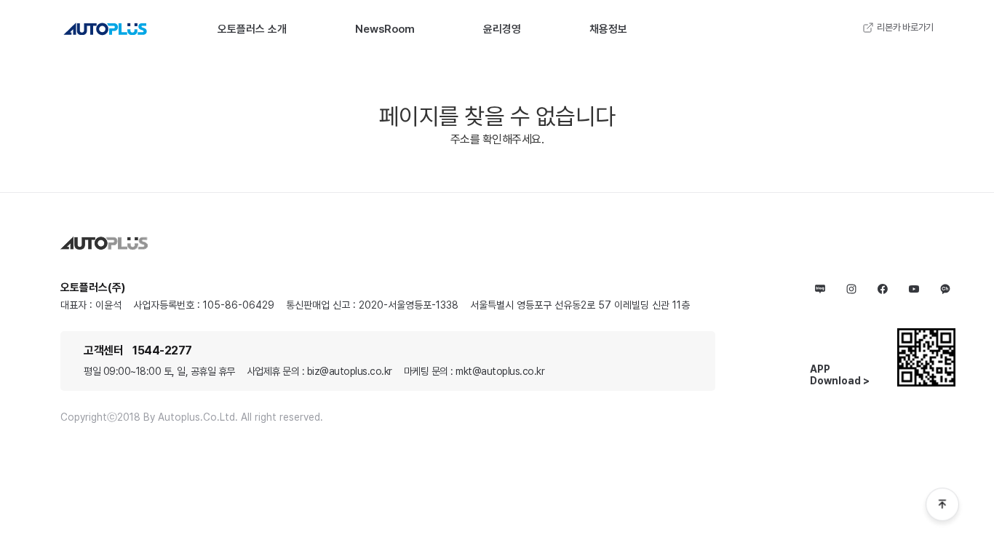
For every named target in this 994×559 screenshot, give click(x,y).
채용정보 (608, 29)
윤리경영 (502, 29)
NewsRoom (385, 29)
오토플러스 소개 (252, 29)
